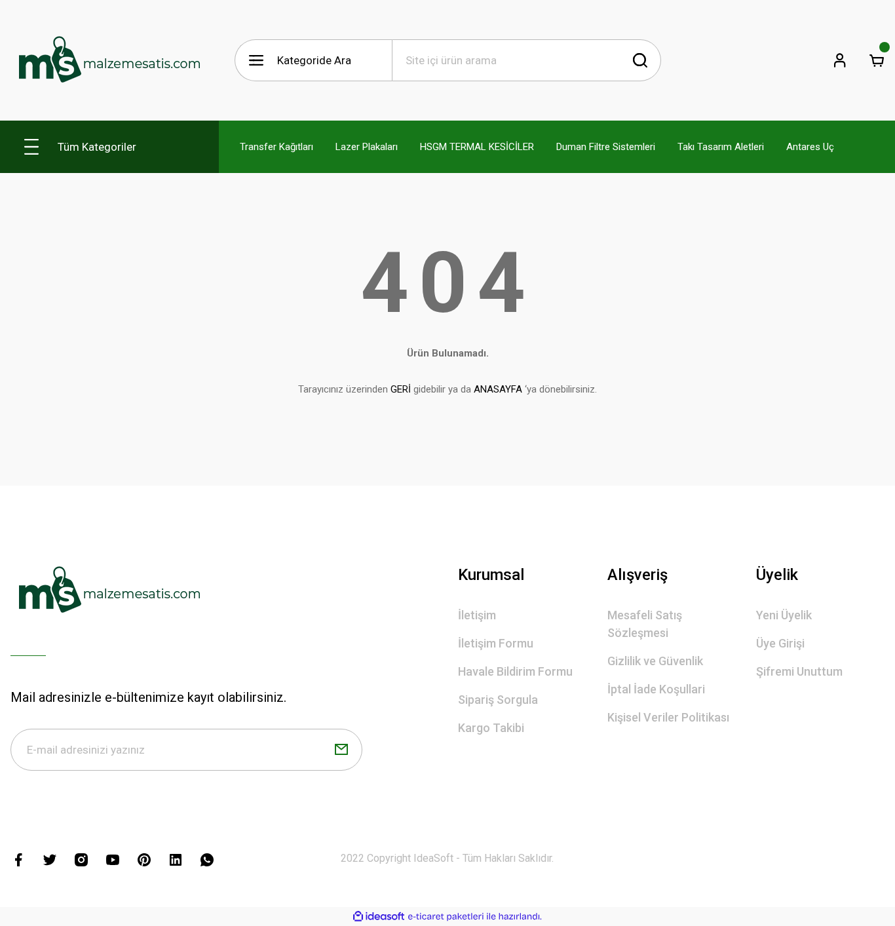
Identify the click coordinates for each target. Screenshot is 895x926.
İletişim (477, 615)
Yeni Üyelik (784, 615)
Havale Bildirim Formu (515, 671)
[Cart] (877, 60)
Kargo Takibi (491, 728)
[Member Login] (840, 60)
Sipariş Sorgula (498, 699)
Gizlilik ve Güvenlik (655, 661)
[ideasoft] (378, 916)
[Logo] (108, 60)
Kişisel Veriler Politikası (668, 717)
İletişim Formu (495, 643)
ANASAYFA (498, 389)
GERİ (400, 389)
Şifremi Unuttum (799, 671)
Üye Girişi (780, 643)
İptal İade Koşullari (656, 689)
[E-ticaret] (446, 917)
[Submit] (341, 750)
